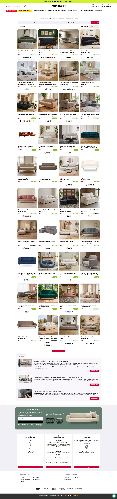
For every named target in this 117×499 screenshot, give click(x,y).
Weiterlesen (94, 370)
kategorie (36, 22)
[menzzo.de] (64, 495)
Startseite (18, 15)
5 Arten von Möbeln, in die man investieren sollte (51, 361)
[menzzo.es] (75, 495)
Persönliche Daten (67, 479)
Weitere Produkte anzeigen (58, 350)
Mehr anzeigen (30, 467)
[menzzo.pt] (77, 495)
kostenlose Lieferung (72, 22)
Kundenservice (36, 479)
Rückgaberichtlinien (25, 479)
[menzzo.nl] (68, 495)
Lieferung (23, 477)
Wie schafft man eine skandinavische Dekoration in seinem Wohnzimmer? (59, 377)
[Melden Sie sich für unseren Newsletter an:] (30, 418)
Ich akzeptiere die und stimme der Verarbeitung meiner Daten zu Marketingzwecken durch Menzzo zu (30, 426)
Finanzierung (36, 477)
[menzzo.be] (73, 495)
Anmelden (30, 422)
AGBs (76, 477)
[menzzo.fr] (61, 495)
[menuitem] (11, 11)
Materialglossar (24, 481)
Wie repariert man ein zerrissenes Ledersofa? (50, 391)
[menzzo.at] (71, 495)
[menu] (58, 10)
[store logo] (58, 6)
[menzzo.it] (66, 495)
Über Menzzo (66, 477)
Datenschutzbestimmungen (31, 424)
